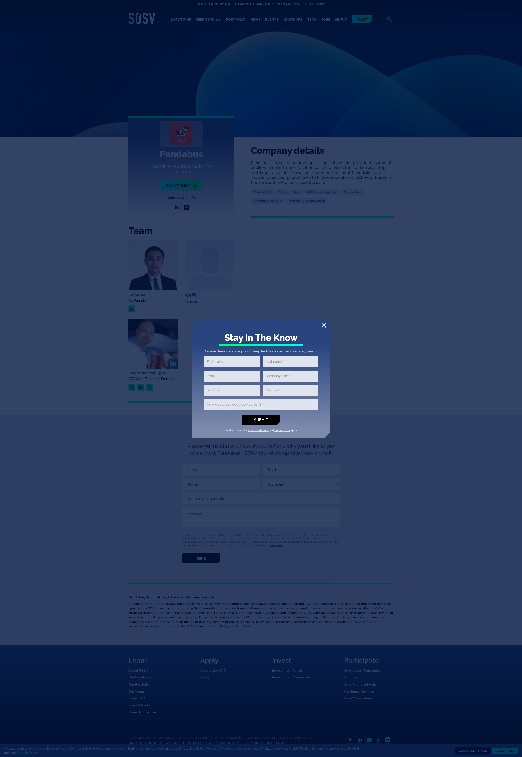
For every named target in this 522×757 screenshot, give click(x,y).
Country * (272, 390)
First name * (216, 362)
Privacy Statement (258, 430)
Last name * (274, 362)
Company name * (279, 376)
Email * (212, 376)
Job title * (214, 390)
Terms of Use (282, 430)
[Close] (324, 325)
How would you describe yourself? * (235, 405)
